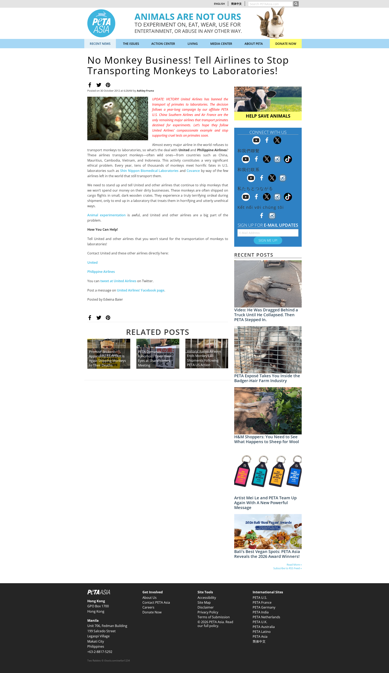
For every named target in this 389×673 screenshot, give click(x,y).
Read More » (294, 564)
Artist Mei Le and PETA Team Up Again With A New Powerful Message (265, 502)
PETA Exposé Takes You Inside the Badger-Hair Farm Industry (267, 378)
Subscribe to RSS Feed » (287, 568)
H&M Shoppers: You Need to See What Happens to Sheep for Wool (266, 439)
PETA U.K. (260, 622)
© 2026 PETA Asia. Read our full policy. (215, 624)
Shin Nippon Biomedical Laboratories (149, 170)
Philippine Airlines (101, 271)
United (92, 262)
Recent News (100, 44)
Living (193, 44)
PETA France (262, 602)
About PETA (254, 44)
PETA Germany (264, 607)
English (219, 3)
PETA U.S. (260, 597)
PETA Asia (260, 636)
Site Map (204, 602)
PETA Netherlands (266, 617)
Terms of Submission (214, 617)
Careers (148, 607)
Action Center (163, 44)
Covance (193, 170)
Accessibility (207, 597)
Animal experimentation (106, 215)
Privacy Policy (208, 612)
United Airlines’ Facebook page (140, 290)
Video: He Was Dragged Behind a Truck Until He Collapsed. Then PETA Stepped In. (266, 314)
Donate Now (285, 44)
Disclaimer (206, 607)
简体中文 (236, 3)
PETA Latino (262, 631)
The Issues (131, 44)
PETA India (261, 612)
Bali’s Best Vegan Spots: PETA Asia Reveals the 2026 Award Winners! (267, 554)
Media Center (221, 44)
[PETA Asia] (101, 23)
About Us (149, 597)
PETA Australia (264, 627)
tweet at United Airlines (118, 281)
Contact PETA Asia (156, 602)
